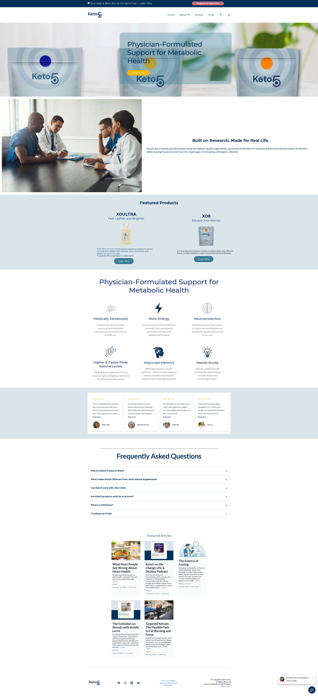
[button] (188, 15)
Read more (97, 417)
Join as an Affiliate (168, 681)
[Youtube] (138, 683)
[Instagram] (125, 683)
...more (115, 581)
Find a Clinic (168, 685)
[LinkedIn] (132, 683)
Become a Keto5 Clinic (168, 683)
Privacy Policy (225, 686)
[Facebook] (119, 683)
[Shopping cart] (229, 15)
